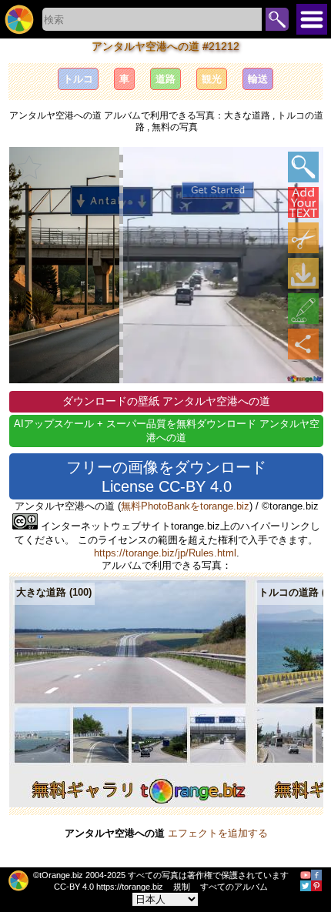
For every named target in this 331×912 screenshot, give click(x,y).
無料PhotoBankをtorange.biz (185, 506)
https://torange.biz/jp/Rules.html (165, 553)
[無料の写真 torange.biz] (19, 19)
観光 (212, 79)
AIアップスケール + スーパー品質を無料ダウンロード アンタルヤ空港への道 (166, 430)
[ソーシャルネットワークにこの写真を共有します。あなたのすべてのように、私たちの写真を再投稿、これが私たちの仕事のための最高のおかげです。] (303, 344)
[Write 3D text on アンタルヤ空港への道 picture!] (303, 202)
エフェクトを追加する (218, 833)
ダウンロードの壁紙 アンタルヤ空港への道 (166, 401)
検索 (277, 19)
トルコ (78, 79)
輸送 (258, 79)
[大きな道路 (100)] (130, 804)
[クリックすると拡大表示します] (303, 167)
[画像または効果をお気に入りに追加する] (29, 167)
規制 (181, 886)
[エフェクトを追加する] (303, 308)
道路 (165, 79)
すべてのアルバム (234, 886)
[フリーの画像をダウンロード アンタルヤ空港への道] (303, 273)
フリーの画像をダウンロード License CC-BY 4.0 (166, 477)
